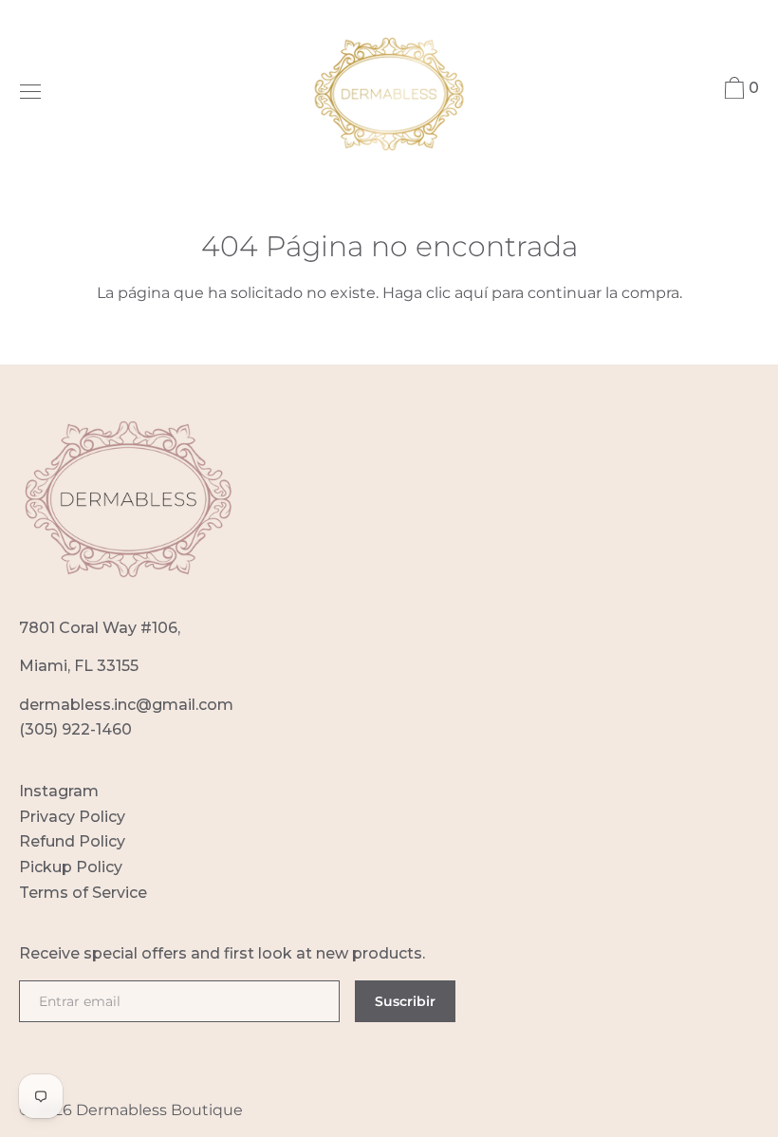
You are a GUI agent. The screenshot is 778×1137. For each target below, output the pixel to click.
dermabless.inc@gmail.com (126, 705)
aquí (471, 293)
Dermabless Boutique (159, 1110)
